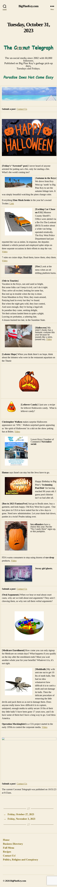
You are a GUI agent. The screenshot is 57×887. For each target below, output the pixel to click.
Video (4, 251)
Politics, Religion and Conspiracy (20, 859)
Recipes (7, 851)
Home (6, 839)
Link (12, 203)
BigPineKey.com (29, 6)
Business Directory (13, 843)
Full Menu (8, 847)
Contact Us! (9, 855)
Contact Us (22, 109)
